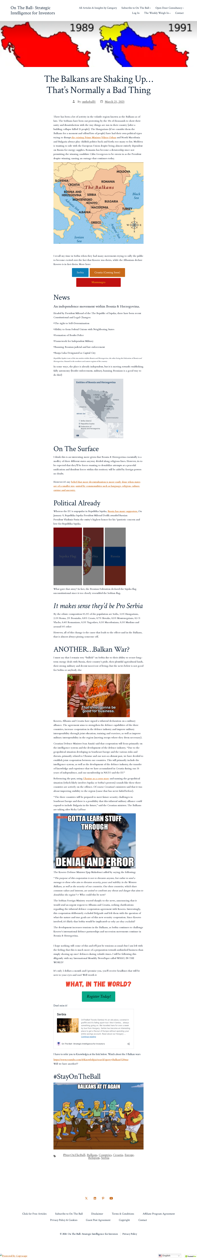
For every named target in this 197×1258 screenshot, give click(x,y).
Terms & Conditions (123, 1214)
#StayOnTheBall (74, 1155)
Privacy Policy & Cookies (63, 1220)
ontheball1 (89, 102)
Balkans (92, 1155)
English (166, 1256)
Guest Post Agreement (98, 1220)
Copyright (124, 1220)
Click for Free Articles (34, 1214)
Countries (105, 1155)
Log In (136, 13)
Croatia (118, 1155)
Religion (94, 1158)
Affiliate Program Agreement (159, 1214)
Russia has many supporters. (123, 511)
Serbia (80, 272)
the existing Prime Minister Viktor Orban (93, 137)
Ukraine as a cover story (96, 778)
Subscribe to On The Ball (135, 8)
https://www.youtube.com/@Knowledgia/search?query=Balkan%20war (90, 1059)
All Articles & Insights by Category (98, 8)
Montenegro (98, 282)
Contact (179, 13)
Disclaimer (97, 1214)
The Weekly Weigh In (156, 13)
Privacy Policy (129, 1234)
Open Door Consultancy (168, 8)
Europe (129, 1155)
